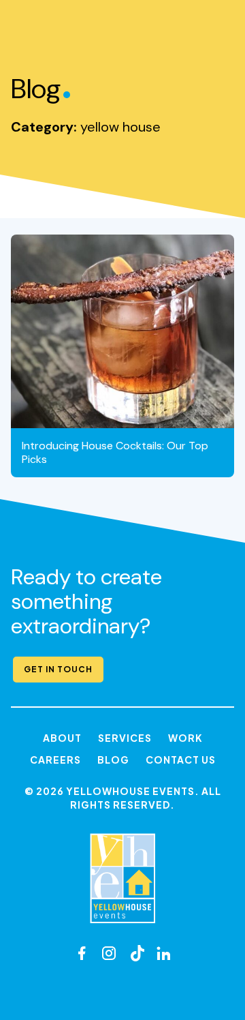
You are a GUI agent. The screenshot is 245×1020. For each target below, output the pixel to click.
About (62, 738)
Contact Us (181, 759)
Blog (113, 759)
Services (125, 738)
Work (185, 738)
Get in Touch (58, 669)
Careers (55, 759)
